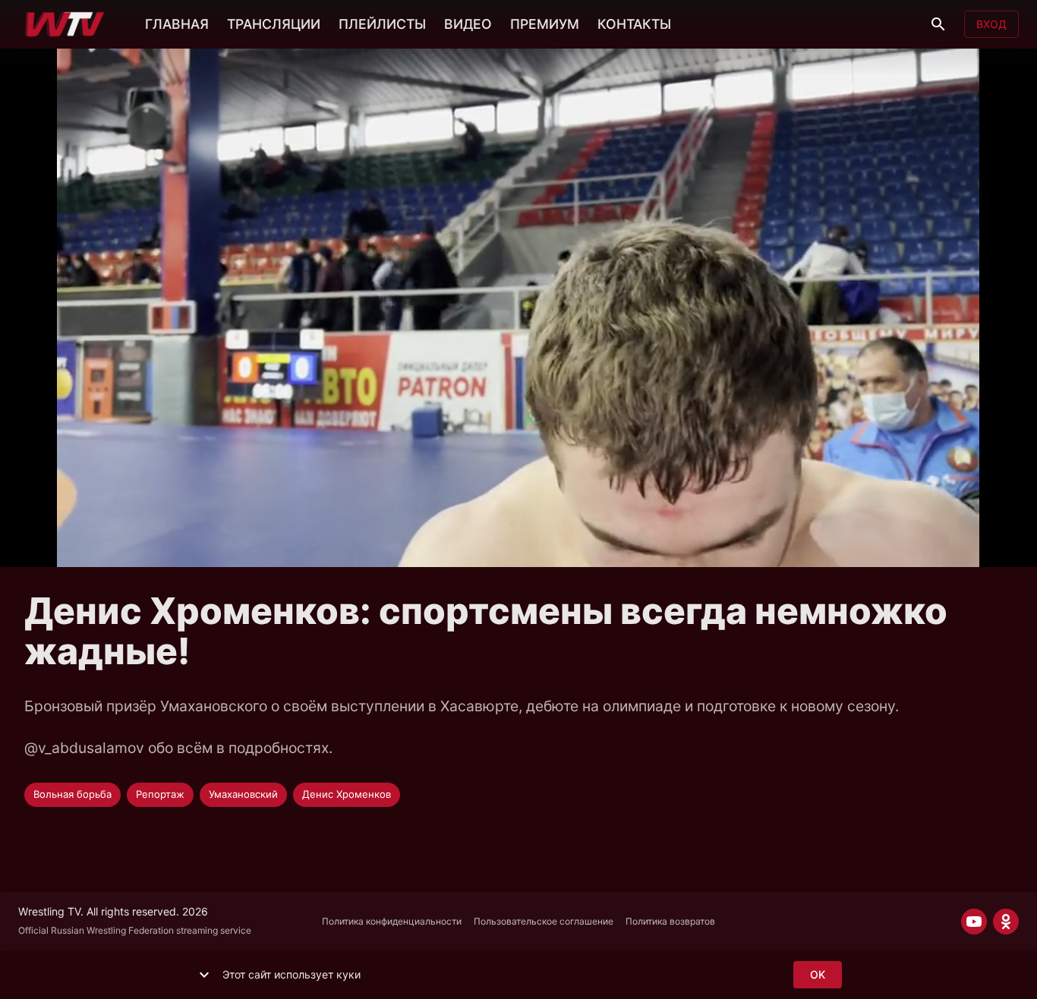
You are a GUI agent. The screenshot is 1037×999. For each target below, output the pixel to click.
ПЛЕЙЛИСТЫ (382, 24)
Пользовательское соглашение (543, 921)
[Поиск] (938, 24)
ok (817, 974)
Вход (991, 23)
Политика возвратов (670, 921)
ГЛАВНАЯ (177, 24)
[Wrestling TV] (65, 24)
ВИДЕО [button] (468, 24)
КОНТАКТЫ (634, 24)
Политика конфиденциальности (392, 921)
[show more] (204, 974)
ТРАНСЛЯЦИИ (273, 24)
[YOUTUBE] (974, 921)
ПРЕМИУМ (544, 24)
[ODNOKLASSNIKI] (1006, 921)
